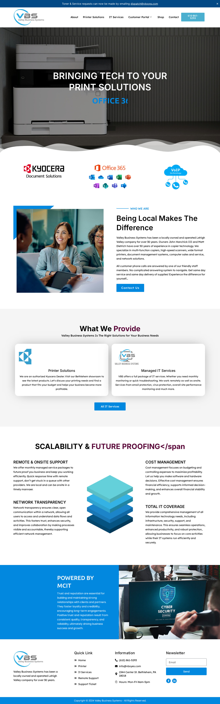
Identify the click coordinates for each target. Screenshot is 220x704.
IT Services (116, 17)
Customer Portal (138, 17)
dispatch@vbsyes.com (144, 3)
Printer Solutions (93, 17)
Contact (174, 17)
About (74, 17)
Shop (161, 17)
